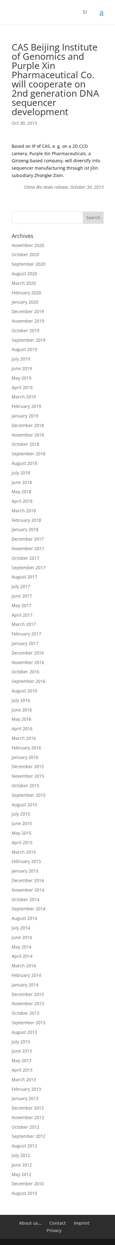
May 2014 (21, 947)
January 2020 (25, 302)
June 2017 (22, 596)
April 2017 (22, 615)
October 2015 (25, 785)
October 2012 (25, 1127)
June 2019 (22, 368)
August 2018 (24, 463)
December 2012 (28, 1108)
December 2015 (28, 766)
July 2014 (21, 928)
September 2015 (28, 795)
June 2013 (22, 1051)
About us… (30, 1223)
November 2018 (28, 435)
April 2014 (22, 956)
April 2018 (22, 501)
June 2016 (22, 710)
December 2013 (28, 994)
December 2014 (28, 880)
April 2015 (22, 842)
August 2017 (24, 577)
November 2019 (28, 321)
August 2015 (24, 805)
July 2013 (21, 1042)
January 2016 (25, 757)
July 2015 (21, 814)
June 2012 (22, 1165)
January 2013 (25, 1098)
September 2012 (28, 1136)
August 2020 (24, 273)
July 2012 (21, 1155)
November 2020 (28, 245)
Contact (57, 1223)
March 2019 (24, 397)
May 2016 (21, 719)
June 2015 (22, 823)
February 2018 (26, 520)
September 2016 (28, 681)
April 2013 (22, 1070)
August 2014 (24, 918)
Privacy (54, 1230)
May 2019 (21, 378)
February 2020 (26, 293)
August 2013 (24, 1032)
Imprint (82, 1223)
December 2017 (28, 539)
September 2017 (28, 567)
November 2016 (28, 662)
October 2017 (25, 558)
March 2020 (24, 283)
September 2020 (28, 264)
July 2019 (21, 359)
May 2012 (21, 1174)
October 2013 (25, 1013)
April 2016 (22, 728)
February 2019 (26, 406)
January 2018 (25, 529)
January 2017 (25, 643)
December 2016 (28, 653)
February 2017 (26, 634)
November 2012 (28, 1117)
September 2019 (28, 340)
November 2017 (28, 548)
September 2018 (28, 454)
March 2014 (24, 966)
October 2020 (25, 254)
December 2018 (28, 425)
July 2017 (21, 586)
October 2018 (25, 444)
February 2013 (26, 1089)
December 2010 (28, 1184)
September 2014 (28, 909)
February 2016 (26, 748)
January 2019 (25, 416)
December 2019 (28, 311)
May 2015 (21, 833)
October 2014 (25, 899)
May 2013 (21, 1060)
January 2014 (25, 985)
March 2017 (24, 624)
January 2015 (25, 871)
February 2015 (26, 861)
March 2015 (24, 852)
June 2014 (22, 937)
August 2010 (24, 1193)
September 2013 (28, 1022)
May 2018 (21, 491)
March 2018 (24, 511)
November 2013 (28, 1003)
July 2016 (21, 700)
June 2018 (22, 482)
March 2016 (24, 738)
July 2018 (21, 473)
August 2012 (24, 1146)
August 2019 (24, 349)
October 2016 (25, 672)
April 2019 (22, 387)
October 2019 (25, 330)
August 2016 (24, 691)
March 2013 (24, 1079)
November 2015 (28, 776)
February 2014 (26, 975)
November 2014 (28, 890)
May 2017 (21, 605)
